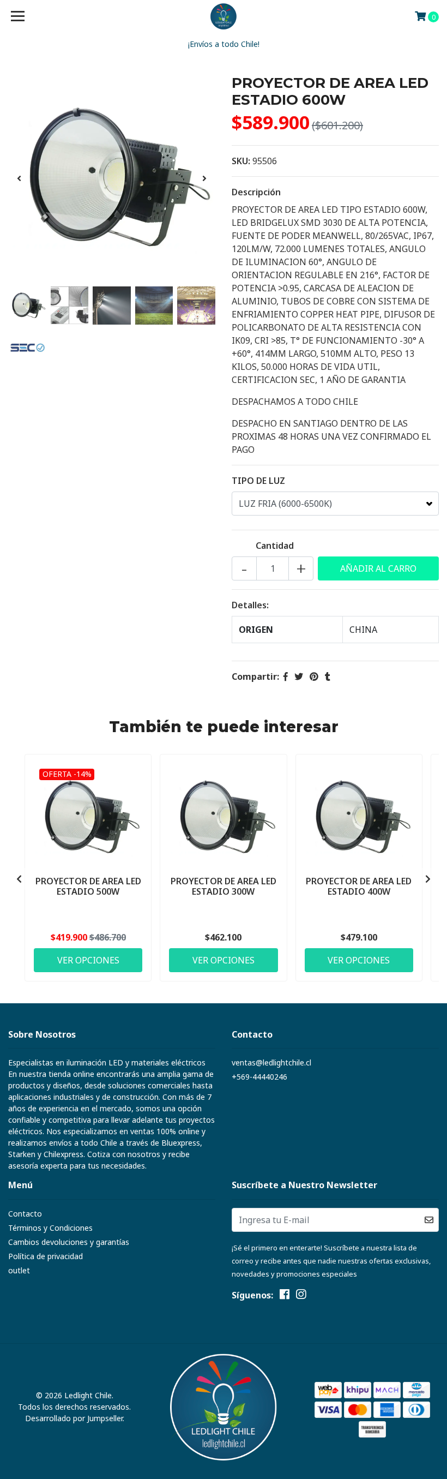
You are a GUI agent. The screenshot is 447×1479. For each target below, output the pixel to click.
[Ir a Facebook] (284, 1296)
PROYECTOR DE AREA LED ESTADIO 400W (359, 886)
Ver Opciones (88, 960)
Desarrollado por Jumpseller (74, 1418)
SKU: (241, 161)
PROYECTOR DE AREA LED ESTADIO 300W (223, 886)
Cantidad (275, 546)
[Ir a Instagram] (301, 1296)
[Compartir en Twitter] (298, 676)
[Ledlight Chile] (223, 16)
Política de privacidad (45, 1256)
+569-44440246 (259, 1076)
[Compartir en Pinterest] (314, 676)
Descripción (256, 192)
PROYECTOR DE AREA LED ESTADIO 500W (88, 886)
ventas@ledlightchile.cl (271, 1062)
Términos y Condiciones (50, 1228)
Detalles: (250, 605)
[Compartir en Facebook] (285, 676)
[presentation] (19, 178)
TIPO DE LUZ (258, 481)
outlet (19, 1270)
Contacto (25, 1213)
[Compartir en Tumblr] (327, 676)
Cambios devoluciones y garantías (68, 1242)
